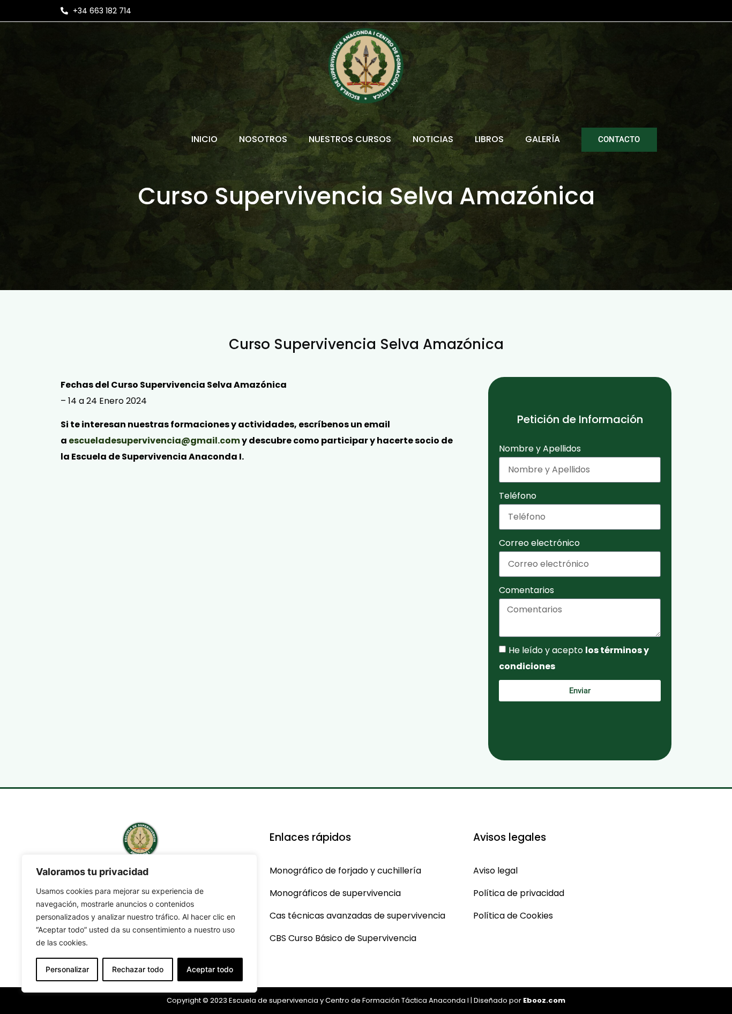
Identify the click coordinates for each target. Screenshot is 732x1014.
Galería (542, 139)
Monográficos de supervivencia (335, 893)
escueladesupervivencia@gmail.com (154, 440)
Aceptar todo (209, 969)
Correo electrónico (539, 543)
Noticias (433, 139)
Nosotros (263, 139)
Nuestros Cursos (350, 139)
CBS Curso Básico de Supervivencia (343, 938)
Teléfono (517, 496)
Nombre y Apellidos (540, 448)
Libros (489, 139)
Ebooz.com (544, 1000)
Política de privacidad (518, 893)
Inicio (204, 139)
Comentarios (526, 590)
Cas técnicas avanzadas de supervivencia (357, 915)
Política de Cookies (513, 915)
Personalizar (67, 969)
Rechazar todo (137, 969)
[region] (139, 923)
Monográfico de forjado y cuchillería (345, 870)
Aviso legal (495, 870)
